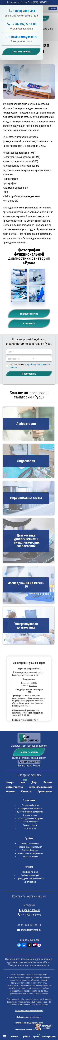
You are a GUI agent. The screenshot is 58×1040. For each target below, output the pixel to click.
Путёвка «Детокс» (30, 856)
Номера (10, 782)
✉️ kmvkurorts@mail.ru (21, 37)
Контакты (26, 791)
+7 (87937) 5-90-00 (23, 24)
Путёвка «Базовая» (30, 850)
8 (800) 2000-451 (39, 2)
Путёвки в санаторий (30, 875)
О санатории (29, 800)
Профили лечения (30, 872)
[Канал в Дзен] (29, 946)
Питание (48, 782)
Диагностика (30, 882)
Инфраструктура (29, 313)
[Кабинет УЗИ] (37, 277)
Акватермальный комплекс (30, 808)
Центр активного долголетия (30, 812)
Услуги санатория (30, 821)
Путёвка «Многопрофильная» (30, 853)
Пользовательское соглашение (29, 1010)
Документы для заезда (40, 787)
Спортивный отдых (30, 805)
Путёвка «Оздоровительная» (30, 847)
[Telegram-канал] (19, 946)
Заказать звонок (29, 752)
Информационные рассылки (29, 1017)
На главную (29, 323)
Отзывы (10, 791)
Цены (22, 782)
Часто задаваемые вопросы (30, 818)
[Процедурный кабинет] (37, 294)
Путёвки (29, 838)
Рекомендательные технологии (29, 1029)
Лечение (29, 866)
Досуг (34, 782)
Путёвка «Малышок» (30, 843)
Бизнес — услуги (30, 825)
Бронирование (45, 791)
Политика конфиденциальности (29, 1023)
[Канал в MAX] (39, 946)
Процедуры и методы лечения (30, 878)
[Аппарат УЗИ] (19, 277)
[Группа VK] (24, 946)
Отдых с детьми (30, 815)
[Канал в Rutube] (34, 946)
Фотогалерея (30, 828)
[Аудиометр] (19, 294)
